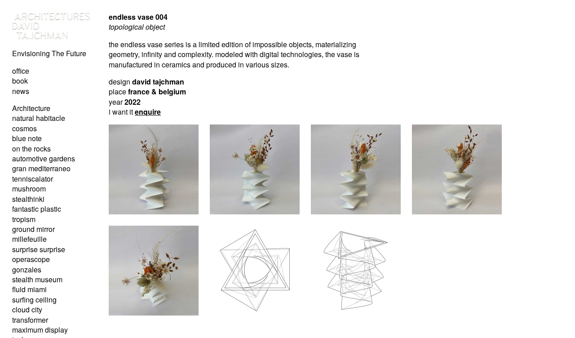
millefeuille (29, 239)
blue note (27, 138)
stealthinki (28, 199)
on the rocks (31, 148)
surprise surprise (38, 249)
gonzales (26, 269)
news (20, 91)
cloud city (27, 309)
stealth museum (37, 279)
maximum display (40, 330)
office (20, 71)
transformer (30, 320)
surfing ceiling (34, 299)
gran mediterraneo (41, 168)
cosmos (24, 128)
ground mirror (33, 229)
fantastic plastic (36, 209)
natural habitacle (38, 118)
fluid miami (29, 289)
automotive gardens (43, 158)
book (20, 81)
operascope (31, 259)
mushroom (29, 188)
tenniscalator (32, 178)
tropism (23, 219)
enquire (148, 112)
